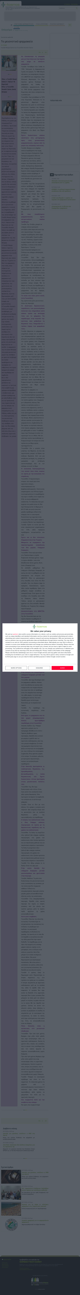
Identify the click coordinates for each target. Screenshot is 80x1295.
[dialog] (40, 647)
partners (15, 634)
